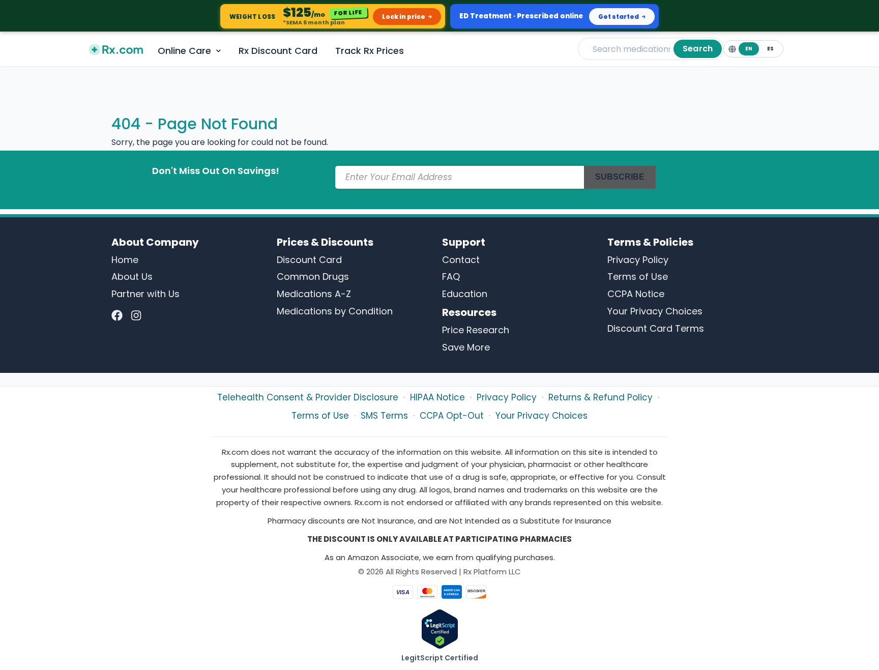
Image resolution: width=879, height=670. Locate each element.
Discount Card (309, 259)
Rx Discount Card (278, 50)
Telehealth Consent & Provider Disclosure (307, 397)
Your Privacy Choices (654, 311)
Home (124, 259)
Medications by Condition (335, 311)
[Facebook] (117, 316)
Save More (466, 347)
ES (770, 48)
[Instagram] (136, 316)
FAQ (451, 276)
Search (698, 48)
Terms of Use (637, 276)
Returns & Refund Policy (600, 397)
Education (464, 293)
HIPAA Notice (437, 397)
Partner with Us (145, 293)
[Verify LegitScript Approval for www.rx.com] (439, 628)
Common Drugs (313, 276)
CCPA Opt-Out (452, 416)
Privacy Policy (637, 259)
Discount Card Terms (655, 328)
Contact (461, 259)
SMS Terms (384, 416)
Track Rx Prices (369, 50)
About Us (132, 276)
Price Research (475, 330)
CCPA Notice (635, 293)
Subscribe (619, 176)
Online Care (184, 50)
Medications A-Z (314, 293)
